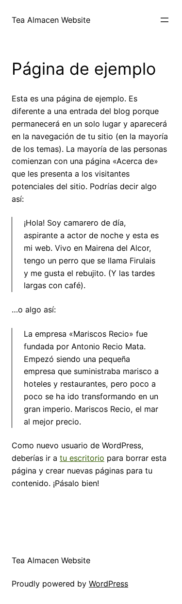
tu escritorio (82, 458)
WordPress (108, 583)
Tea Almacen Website (51, 20)
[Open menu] (164, 20)
